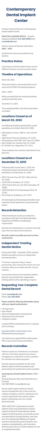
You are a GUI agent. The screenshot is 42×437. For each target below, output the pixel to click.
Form (29, 331)
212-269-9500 (24, 39)
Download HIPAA (9, 331)
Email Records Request (15, 333)
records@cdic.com (9, 41)
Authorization (21, 331)
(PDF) (4, 333)
